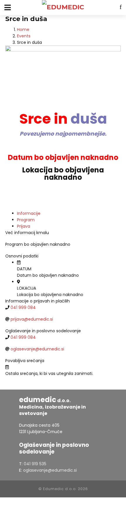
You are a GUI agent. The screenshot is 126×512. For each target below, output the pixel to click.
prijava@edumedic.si (32, 319)
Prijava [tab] (23, 226)
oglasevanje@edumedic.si (37, 349)
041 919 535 (35, 464)
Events (23, 36)
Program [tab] (26, 220)
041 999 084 (23, 307)
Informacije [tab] (28, 213)
